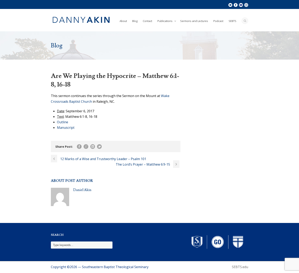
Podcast (218, 21)
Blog (134, 21)
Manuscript (65, 127)
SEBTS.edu (240, 267)
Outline (62, 122)
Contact (147, 21)
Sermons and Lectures (194, 21)
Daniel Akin (82, 190)
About (123, 21)
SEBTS (232, 21)
